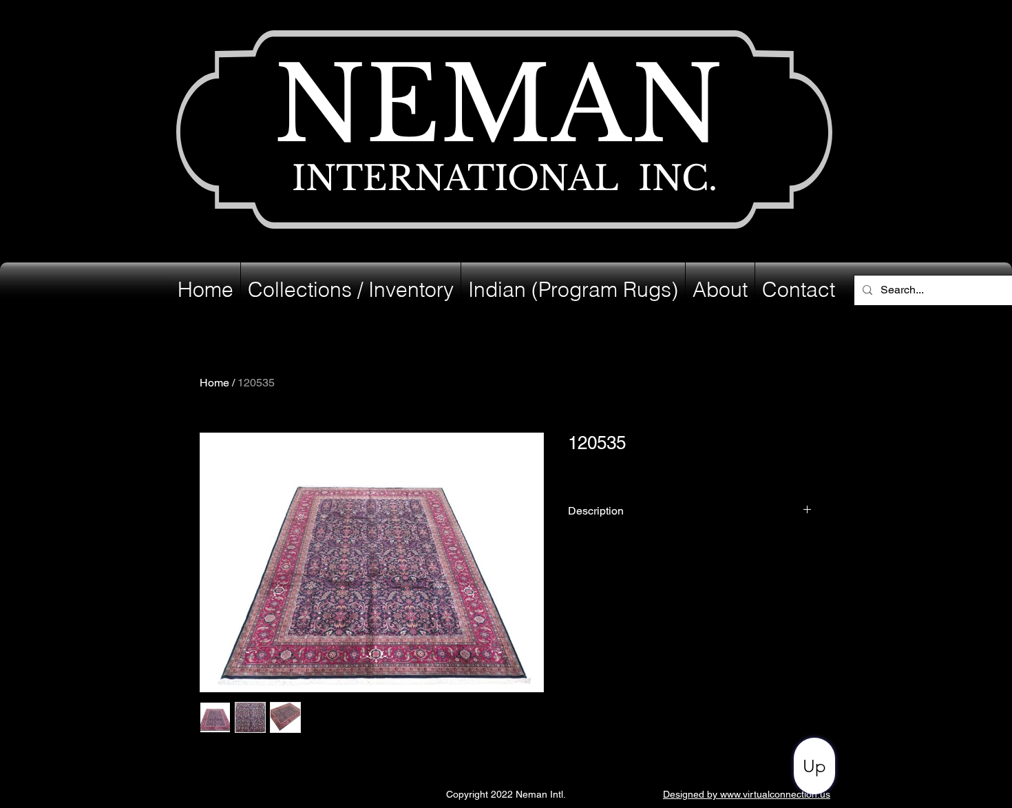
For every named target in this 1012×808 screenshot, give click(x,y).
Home (214, 382)
